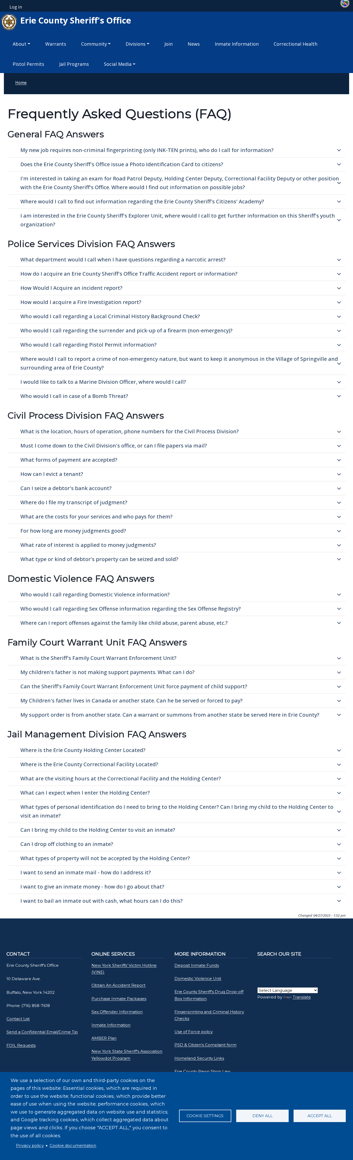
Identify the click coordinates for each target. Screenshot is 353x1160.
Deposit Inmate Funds (196, 965)
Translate (302, 997)
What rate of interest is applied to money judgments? (88, 544)
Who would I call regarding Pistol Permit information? (88, 344)
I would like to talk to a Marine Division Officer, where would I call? (103, 381)
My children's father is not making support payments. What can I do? (107, 672)
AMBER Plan (104, 1038)
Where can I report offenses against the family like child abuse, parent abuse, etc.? (124, 622)
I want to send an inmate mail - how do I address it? (85, 872)
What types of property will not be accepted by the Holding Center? (105, 858)
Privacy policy (30, 1145)
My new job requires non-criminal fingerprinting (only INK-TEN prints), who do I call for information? (147, 150)
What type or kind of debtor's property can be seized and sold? (99, 559)
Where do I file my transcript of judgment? (73, 502)
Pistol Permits (28, 64)
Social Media (118, 64)
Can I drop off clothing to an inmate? (66, 844)
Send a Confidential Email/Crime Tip (42, 1031)
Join (168, 44)
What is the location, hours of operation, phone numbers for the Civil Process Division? (129, 431)
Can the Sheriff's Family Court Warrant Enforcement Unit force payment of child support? (133, 686)
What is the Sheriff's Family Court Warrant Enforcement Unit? (98, 657)
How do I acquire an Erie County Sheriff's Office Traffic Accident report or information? (128, 273)
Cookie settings (205, 1115)
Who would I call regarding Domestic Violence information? (95, 594)
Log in (16, 7)
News (194, 44)
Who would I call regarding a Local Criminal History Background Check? (110, 316)
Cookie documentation (73, 1145)
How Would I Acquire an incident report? (71, 287)
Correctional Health (295, 44)
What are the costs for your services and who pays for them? (96, 516)
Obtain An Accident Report (118, 985)
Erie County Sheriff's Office (74, 20)
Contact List (18, 1018)
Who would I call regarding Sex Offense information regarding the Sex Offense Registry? (130, 608)
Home (21, 82)
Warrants (55, 44)
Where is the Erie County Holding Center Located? (82, 750)
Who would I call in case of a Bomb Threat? (74, 396)
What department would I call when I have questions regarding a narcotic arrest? (123, 259)
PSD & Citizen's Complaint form (205, 1044)
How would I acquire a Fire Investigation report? (80, 302)
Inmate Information (237, 44)
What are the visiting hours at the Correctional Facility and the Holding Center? (120, 778)
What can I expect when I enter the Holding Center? (85, 792)
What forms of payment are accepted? (68, 459)
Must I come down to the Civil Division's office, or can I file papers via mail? (113, 445)
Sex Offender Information (117, 1011)
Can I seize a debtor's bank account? (66, 488)
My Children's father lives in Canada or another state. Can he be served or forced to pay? (131, 700)
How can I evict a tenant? (51, 473)
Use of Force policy (193, 1031)
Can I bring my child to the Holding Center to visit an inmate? (97, 829)
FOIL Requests (21, 1045)
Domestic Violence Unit (197, 978)
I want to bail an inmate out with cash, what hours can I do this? (101, 900)
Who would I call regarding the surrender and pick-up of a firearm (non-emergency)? (126, 330)
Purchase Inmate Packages (118, 998)
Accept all (320, 1115)
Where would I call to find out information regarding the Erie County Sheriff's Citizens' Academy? (142, 201)
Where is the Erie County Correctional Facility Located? (89, 764)
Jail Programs (74, 64)
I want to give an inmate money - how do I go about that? (92, 886)
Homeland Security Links (199, 1058)
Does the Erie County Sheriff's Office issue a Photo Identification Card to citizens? (121, 164)
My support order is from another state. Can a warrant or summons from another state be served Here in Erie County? (169, 714)
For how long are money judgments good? (73, 530)
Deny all (262, 1115)
